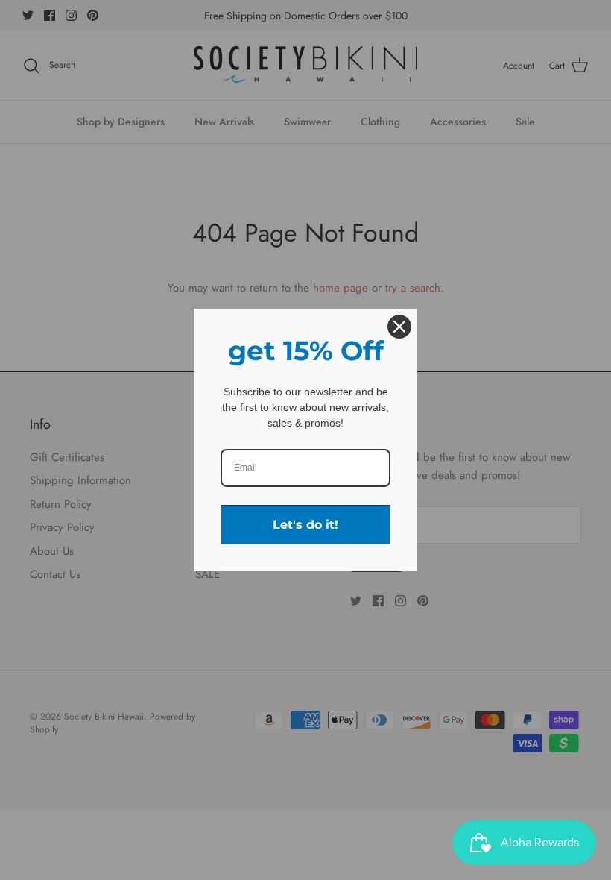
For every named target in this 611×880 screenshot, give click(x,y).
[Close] (399, 327)
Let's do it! (305, 525)
